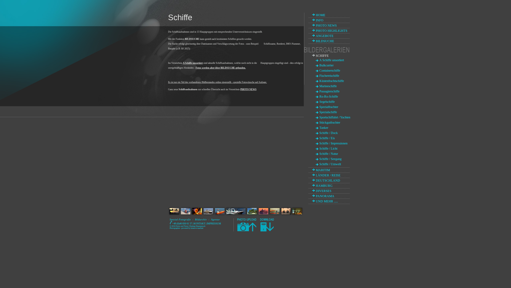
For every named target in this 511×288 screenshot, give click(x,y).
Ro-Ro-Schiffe (328, 96)
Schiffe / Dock (328, 133)
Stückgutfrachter (329, 122)
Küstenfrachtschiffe (331, 81)
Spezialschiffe (328, 112)
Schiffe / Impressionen (333, 143)
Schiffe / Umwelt (330, 164)
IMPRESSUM (214, 223)
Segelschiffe (327, 101)
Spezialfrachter (328, 107)
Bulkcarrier (326, 65)
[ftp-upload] (246, 230)
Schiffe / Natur (328, 153)
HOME (320, 15)
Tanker (323, 127)
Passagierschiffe (329, 91)
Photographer (175, 228)
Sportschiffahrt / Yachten (334, 117)
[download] (266, 230)
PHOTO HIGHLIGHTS (331, 30)
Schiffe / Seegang (330, 159)
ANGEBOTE (325, 36)
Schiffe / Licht (328, 148)
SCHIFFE (322, 55)
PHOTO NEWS (326, 25)
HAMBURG (324, 185)
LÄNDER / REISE (328, 175)
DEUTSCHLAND (328, 180)
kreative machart (197, 228)
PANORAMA (325, 196)
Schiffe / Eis (327, 138)
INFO (319, 20)
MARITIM (323, 170)
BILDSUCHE (325, 41)
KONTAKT (199, 223)
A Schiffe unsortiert (331, 60)
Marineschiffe (328, 86)
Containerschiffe (329, 70)
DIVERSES (323, 191)
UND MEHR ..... (327, 201)
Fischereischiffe (329, 75)
